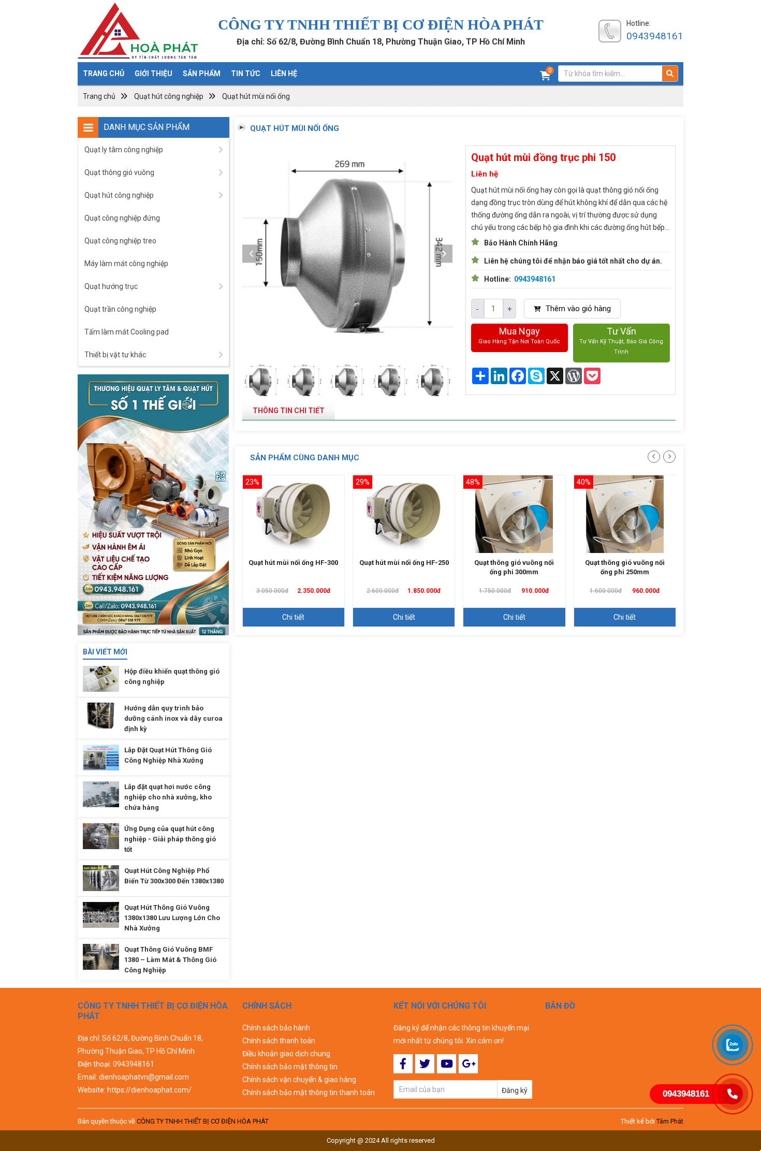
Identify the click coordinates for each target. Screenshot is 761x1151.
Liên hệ (284, 73)
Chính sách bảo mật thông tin (290, 1066)
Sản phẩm (202, 73)
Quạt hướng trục (111, 286)
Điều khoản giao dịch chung (286, 1054)
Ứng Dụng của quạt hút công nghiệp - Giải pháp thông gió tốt (170, 839)
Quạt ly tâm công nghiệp (123, 149)
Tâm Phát (669, 1121)
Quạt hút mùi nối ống (256, 96)
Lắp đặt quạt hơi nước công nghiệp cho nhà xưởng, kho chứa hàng (168, 797)
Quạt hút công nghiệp (168, 96)
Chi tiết (293, 617)
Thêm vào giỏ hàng (577, 308)
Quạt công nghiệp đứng (122, 218)
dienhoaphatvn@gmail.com (144, 1077)
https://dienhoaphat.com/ (149, 1090)
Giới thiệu (153, 73)
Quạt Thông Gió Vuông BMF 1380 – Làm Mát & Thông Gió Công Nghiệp (170, 959)
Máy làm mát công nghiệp (126, 263)
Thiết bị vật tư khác (115, 355)
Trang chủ (103, 73)
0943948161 (654, 36)
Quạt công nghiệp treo (120, 241)
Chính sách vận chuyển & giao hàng (299, 1079)
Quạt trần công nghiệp (120, 309)
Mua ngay (519, 335)
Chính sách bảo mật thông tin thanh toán (308, 1092)
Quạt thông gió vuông (119, 172)
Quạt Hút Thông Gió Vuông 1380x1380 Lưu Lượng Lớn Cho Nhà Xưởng (172, 918)
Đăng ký (515, 1090)
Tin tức (245, 73)
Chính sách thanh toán (278, 1041)
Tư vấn (621, 340)
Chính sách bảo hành (276, 1028)
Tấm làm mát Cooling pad (126, 332)
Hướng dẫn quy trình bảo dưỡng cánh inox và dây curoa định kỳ (173, 718)
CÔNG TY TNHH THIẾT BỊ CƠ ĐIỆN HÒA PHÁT (203, 1121)
